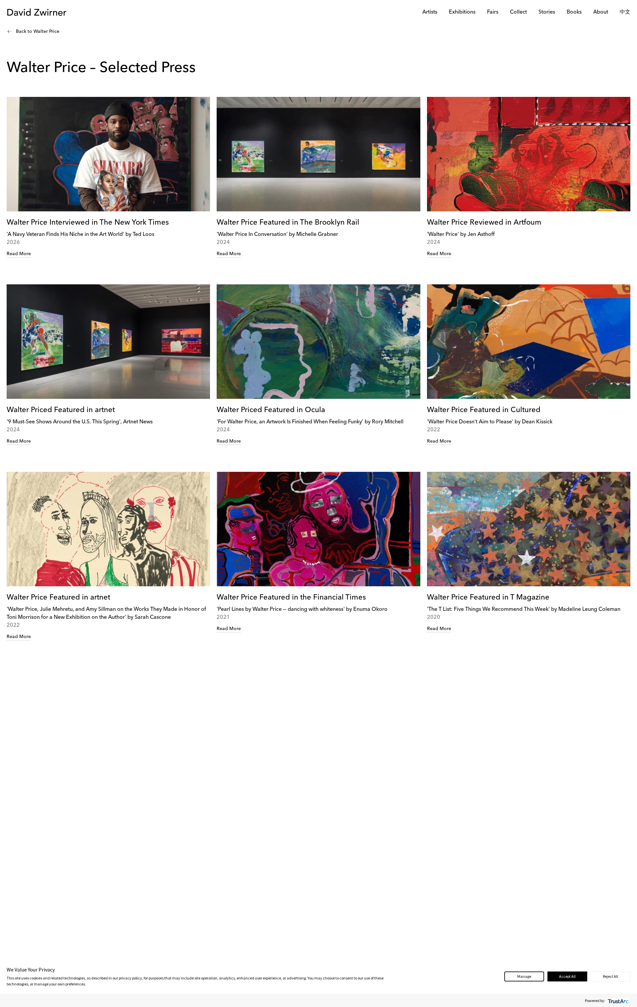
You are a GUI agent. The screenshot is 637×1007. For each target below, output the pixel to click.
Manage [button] (524, 976)
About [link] (600, 12)
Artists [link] (429, 12)
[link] (108, 177)
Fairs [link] (492, 12)
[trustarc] (617, 1000)
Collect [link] (518, 12)
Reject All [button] (610, 976)
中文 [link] (625, 12)
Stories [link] (546, 12)
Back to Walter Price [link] (37, 31)
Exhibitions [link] (462, 12)
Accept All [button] (567, 976)
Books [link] (574, 12)
